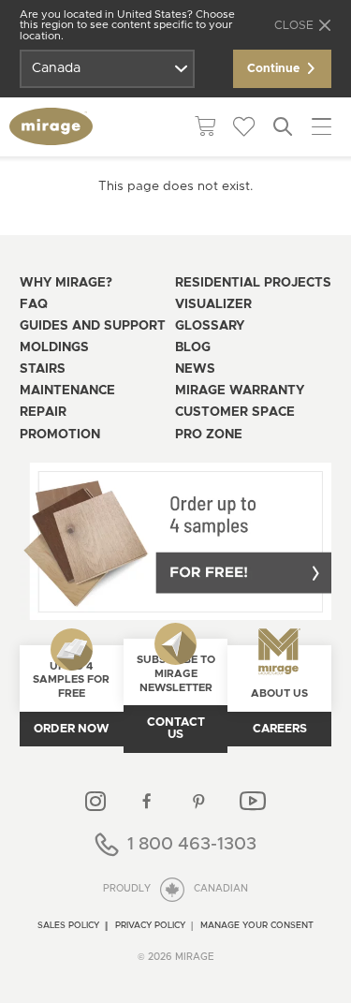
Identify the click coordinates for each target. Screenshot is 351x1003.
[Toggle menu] (322, 126)
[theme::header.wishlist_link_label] (244, 127)
